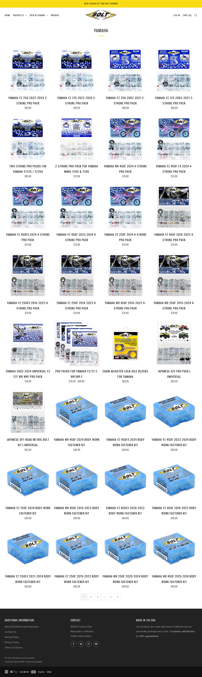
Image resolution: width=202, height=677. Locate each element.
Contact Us (10, 631)
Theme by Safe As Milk (14, 662)
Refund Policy (12, 637)
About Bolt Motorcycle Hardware (22, 626)
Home (7, 15)
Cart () (187, 15)
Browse (55, 15)
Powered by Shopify (33, 662)
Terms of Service (14, 647)
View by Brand (37, 15)
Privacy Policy (12, 642)
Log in (176, 15)
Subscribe (177, 663)
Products (18, 15)
